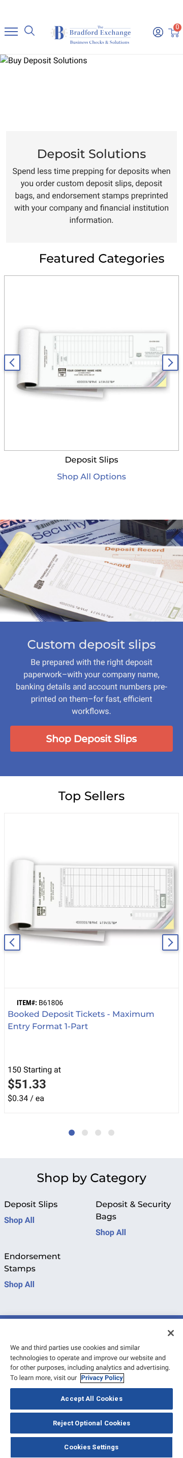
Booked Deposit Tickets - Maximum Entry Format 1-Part (81, 1021)
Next (170, 362)
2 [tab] (82, 1127)
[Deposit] (91, 363)
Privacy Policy (102, 1378)
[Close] (171, 1333)
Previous (12, 362)
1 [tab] (69, 1127)
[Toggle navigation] (11, 31)
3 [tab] (96, 1127)
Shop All (19, 1220)
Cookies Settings (91, 1447)
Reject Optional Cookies (92, 1423)
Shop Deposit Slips (91, 739)
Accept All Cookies (91, 1398)
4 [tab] (109, 1127)
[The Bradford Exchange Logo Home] (91, 34)
